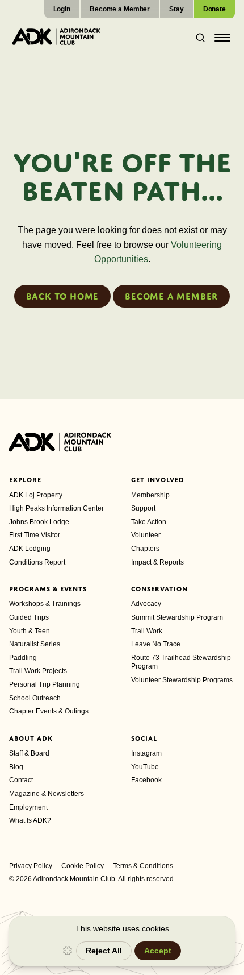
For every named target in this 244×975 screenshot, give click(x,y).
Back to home (62, 296)
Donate (214, 9)
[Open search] (196, 37)
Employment (28, 807)
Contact (21, 780)
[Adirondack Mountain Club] (56, 36)
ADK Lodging (30, 549)
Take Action (148, 522)
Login (61, 9)
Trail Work (146, 631)
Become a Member (120, 9)
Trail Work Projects (38, 671)
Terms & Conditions (143, 866)
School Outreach (35, 698)
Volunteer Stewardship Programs (182, 680)
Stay (176, 9)
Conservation (159, 589)
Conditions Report (37, 562)
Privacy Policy (30, 866)
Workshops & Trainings (45, 604)
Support (143, 508)
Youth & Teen (29, 631)
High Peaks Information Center (56, 508)
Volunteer (146, 535)
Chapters (145, 549)
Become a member (171, 296)
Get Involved (157, 480)
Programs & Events (48, 589)
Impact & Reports (157, 562)
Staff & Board (29, 753)
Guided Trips (29, 617)
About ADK (31, 738)
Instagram (146, 753)
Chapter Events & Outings (49, 711)
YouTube (145, 767)
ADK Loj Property (35, 495)
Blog (16, 767)
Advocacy (146, 604)
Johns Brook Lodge (39, 522)
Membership (150, 495)
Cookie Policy (82, 866)
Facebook (146, 780)
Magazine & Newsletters (46, 794)
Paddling (23, 658)
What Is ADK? (30, 820)
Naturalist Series (34, 644)
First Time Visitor (34, 535)
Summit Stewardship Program (177, 617)
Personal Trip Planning (44, 684)
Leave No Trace (155, 644)
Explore (25, 480)
